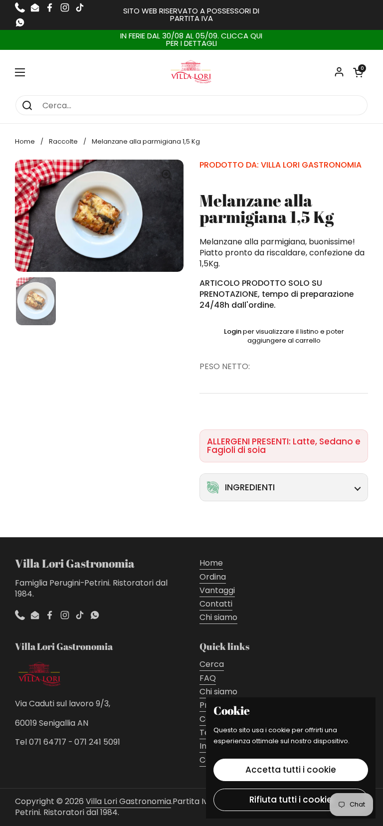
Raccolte (63, 141)
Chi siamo (218, 617)
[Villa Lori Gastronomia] (191, 72)
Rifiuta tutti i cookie (290, 800)
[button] (358, 72)
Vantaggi (217, 590)
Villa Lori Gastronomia (128, 801)
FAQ (207, 678)
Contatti (215, 604)
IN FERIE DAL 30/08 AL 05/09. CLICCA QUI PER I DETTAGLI (191, 39)
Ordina (212, 577)
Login (232, 331)
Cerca (211, 664)
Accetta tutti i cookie (290, 770)
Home (25, 141)
